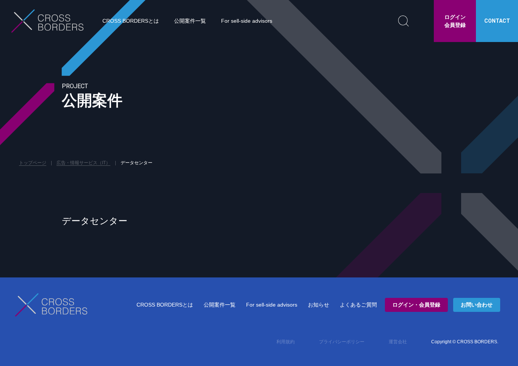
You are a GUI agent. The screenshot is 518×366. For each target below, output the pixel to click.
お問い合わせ (477, 305)
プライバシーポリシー (341, 341)
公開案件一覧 (190, 21)
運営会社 (398, 341)
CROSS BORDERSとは (130, 21)
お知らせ (318, 305)
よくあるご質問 (358, 305)
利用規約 (285, 341)
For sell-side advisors (246, 21)
